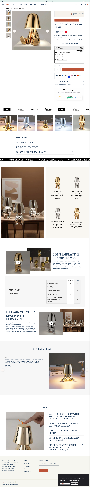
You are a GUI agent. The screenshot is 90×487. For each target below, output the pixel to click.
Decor (11, 8)
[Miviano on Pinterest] (39, 475)
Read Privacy (76, 480)
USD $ (86, 1)
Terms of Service (28, 471)
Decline (74, 483)
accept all (65, 483)
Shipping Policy (27, 463)
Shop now (52, 1)
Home (7, 8)
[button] (76, 4)
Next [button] (47, 31)
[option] (31, 30)
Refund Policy (27, 466)
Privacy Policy (27, 468)
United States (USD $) (9, 482)
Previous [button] (14, 31)
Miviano (8, 484)
